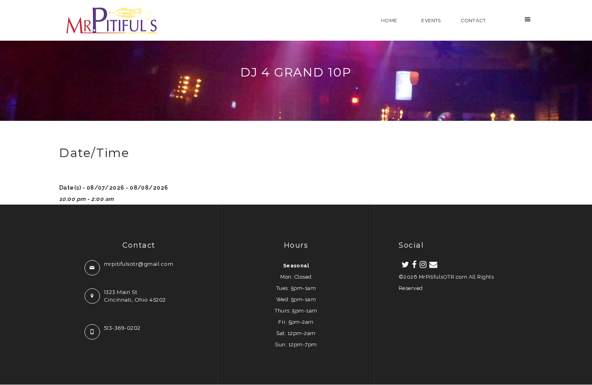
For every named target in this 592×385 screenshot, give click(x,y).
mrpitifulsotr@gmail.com (138, 264)
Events (431, 20)
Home (389, 20)
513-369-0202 (122, 328)
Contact (473, 20)
